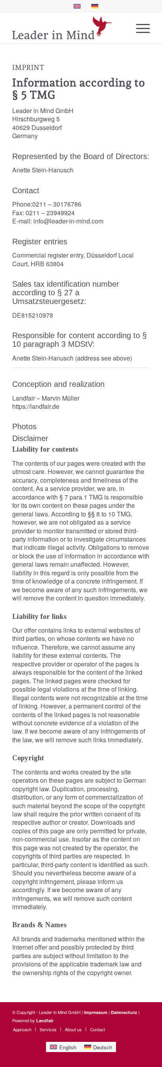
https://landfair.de (35, 406)
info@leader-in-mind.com (68, 220)
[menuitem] (139, 28)
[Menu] (139, 28)
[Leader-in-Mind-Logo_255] (67, 28)
